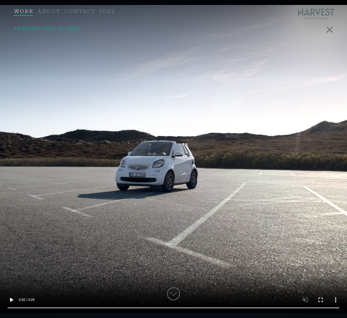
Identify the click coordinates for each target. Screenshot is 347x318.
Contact (80, 11)
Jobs (107, 11)
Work (24, 11)
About (49, 11)
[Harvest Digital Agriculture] (318, 14)
